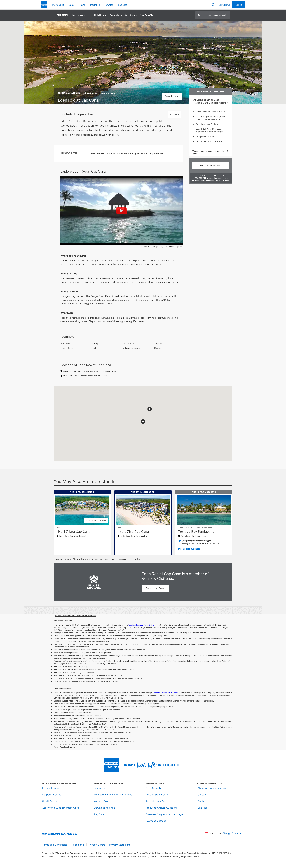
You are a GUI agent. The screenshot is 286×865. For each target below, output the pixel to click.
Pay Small (99, 814)
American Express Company (74, 853)
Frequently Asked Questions (161, 807)
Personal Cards (50, 788)
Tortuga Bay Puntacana (196, 531)
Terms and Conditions (54, 844)
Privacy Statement (119, 844)
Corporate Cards (51, 794)
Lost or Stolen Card (157, 794)
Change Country (231, 833)
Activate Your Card (156, 801)
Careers (202, 794)
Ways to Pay (101, 801)
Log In (238, 4)
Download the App (104, 807)
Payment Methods (156, 820)
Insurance (99, 788)
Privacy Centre (96, 844)
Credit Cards (49, 801)
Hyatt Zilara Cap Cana (74, 531)
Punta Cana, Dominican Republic (103, 93)
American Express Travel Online (141, 625)
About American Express (212, 788)
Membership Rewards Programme (113, 794)
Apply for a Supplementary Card (60, 807)
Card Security (153, 788)
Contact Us (224, 4)
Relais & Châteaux (69, 93)
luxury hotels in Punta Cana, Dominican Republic (113, 559)
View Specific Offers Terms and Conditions (75, 615)
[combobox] (216, 15)
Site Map (203, 807)
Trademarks (77, 844)
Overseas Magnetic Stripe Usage (164, 814)
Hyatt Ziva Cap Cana (133, 531)
